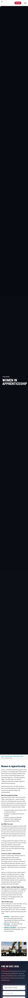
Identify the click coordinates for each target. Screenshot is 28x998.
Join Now (18, 3)
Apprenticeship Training (18, 756)
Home (2, 756)
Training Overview (8, 756)
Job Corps (7, 924)
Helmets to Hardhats (10, 927)
